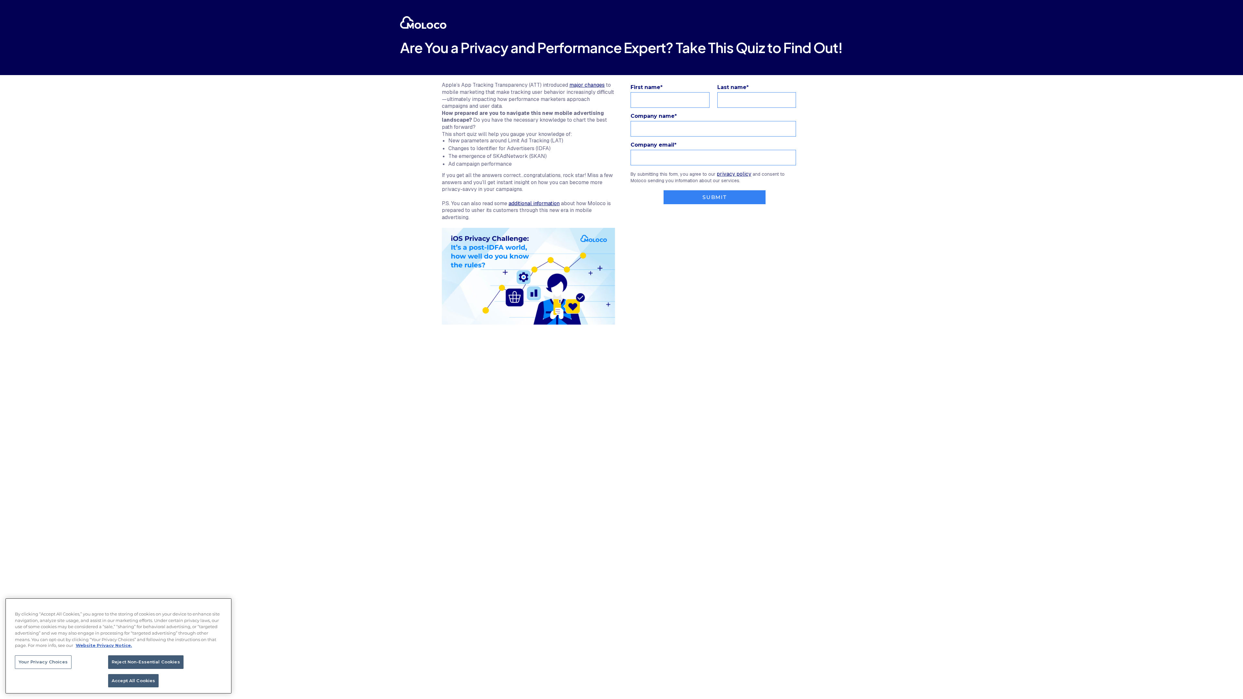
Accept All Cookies (133, 680)
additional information (534, 203)
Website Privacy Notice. (104, 645)
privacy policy (734, 174)
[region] (118, 646)
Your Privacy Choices (43, 661)
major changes (587, 85)
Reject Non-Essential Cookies (146, 661)
